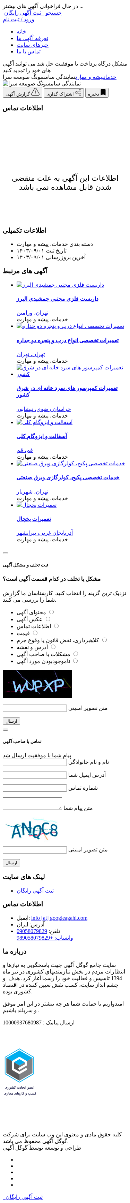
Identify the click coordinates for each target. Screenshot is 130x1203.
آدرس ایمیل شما (87, 775)
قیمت (24, 633)
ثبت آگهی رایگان (24, 13)
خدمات (110, 77)
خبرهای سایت (33, 45)
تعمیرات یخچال (34, 519)
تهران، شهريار (32, 492)
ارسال (11, 721)
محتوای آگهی (32, 612)
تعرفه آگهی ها (32, 38)
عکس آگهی (30, 619)
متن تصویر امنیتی (88, 708)
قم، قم (25, 450)
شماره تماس (83, 788)
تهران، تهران (31, 354)
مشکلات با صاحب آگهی (44, 654)
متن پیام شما (78, 808)
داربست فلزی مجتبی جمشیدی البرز (57, 299)
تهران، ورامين (32, 313)
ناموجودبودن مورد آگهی (44, 661)
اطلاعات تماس (34, 626)
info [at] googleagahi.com (59, 918)
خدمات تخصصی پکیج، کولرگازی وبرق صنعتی (68, 477)
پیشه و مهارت (90, 77)
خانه (21, 32)
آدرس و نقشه (33, 647)
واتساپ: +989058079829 (45, 938)
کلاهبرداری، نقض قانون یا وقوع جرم (59, 640)
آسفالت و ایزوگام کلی (42, 436)
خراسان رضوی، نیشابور (44, 409)
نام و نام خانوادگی (88, 762)
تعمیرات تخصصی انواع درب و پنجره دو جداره (68, 340)
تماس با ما (29, 51)
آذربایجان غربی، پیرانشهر (45, 533)
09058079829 (32, 931)
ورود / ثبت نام (18, 19)
